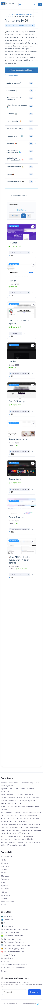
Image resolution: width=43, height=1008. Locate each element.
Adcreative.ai (6, 857)
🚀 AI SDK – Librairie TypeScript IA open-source (19, 560)
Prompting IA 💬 (16, 333)
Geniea (12, 361)
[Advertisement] (21, 679)
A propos (5, 961)
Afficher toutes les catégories (21, 70)
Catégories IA (7, 958)
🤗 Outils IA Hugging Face (12, 948)
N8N (3, 882)
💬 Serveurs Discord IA (11, 939)
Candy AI (5, 889)
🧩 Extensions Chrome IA (12, 936)
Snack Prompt (16, 517)
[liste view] (29, 215)
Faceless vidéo (7, 902)
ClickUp (4, 898)
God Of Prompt (17, 401)
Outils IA (9, 14)
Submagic (5, 879)
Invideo (4, 873)
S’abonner (34, 992)
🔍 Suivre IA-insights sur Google (14, 929)
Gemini (4, 869)
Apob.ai (4, 885)
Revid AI (4, 905)
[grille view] (23, 215)
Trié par (20, 210)
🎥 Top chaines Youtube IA (12, 942)
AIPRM (12, 280)
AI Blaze (13, 242)
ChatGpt (4, 863)
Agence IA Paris (8, 955)
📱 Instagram (7, 926)
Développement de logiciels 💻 (20, 253)
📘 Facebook (7, 920)
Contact (4, 971)
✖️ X (3, 923)
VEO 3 (3, 860)
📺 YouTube (6, 916)
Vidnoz (4, 892)
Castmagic (5, 895)
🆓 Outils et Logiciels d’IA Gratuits (15, 945)
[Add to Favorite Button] (33, 226)
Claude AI (5, 866)
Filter (16, 216)
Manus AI (5, 876)
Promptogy (15, 479)
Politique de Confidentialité (13, 968)
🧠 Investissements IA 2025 (13, 952)
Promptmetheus (18, 439)
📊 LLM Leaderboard (10, 932)
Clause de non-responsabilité (14, 964)
